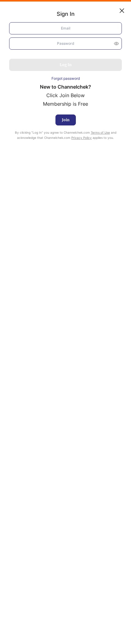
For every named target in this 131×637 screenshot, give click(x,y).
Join (65, 120)
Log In (66, 64)
